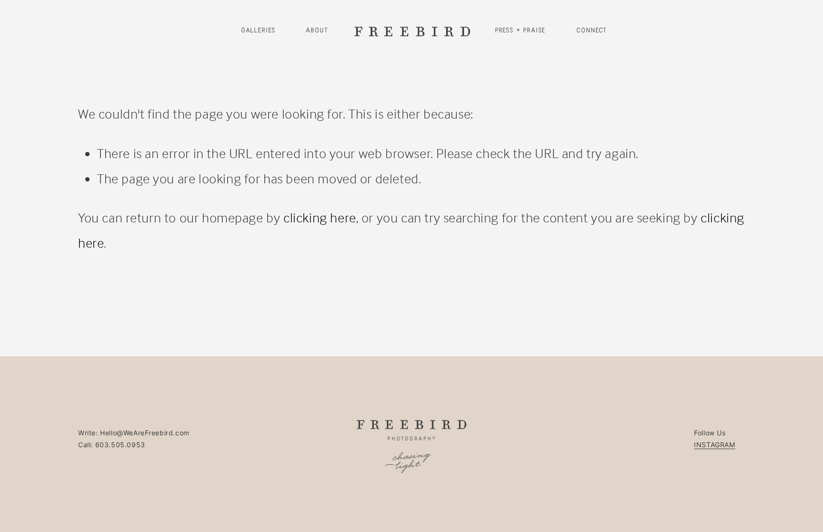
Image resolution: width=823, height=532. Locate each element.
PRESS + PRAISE (520, 30)
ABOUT (317, 30)
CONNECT (591, 30)
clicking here (319, 217)
